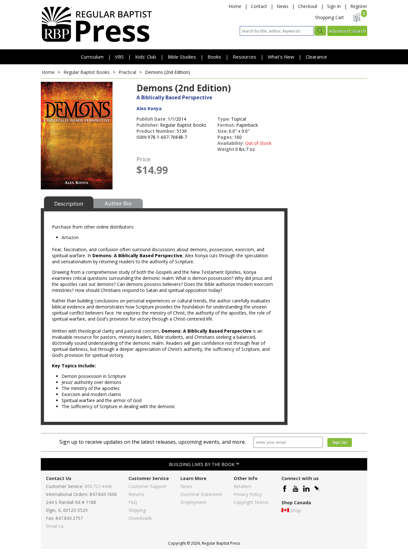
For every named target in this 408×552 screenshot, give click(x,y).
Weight (225, 149)
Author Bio (118, 203)
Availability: (230, 143)
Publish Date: (151, 119)
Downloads (140, 518)
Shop (295, 510)
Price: (143, 159)
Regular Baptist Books (86, 72)
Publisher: (147, 125)
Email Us (55, 526)
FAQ (132, 502)
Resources (245, 56)
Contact (259, 6)
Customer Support (147, 486)
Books (214, 56)
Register (358, 6)
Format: (226, 125)
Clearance (316, 56)
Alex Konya (149, 108)
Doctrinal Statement (201, 494)
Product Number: (156, 131)
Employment (193, 502)
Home (235, 6)
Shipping (137, 510)
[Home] (96, 42)
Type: (223, 119)
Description (68, 203)
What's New (281, 56)
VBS (119, 56)
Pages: (225, 137)
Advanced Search (347, 31)
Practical (127, 72)
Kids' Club (145, 56)
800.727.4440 (98, 486)
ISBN (141, 137)
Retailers (242, 486)
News (282, 6)
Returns (136, 494)
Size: (222, 131)
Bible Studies (182, 56)
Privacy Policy (248, 494)
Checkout (307, 6)
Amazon (70, 237)
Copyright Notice (251, 502)
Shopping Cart (329, 17)
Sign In (334, 6)
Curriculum (93, 56)
